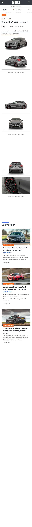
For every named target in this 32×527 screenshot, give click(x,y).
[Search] (29, 2)
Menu (2, 2)
